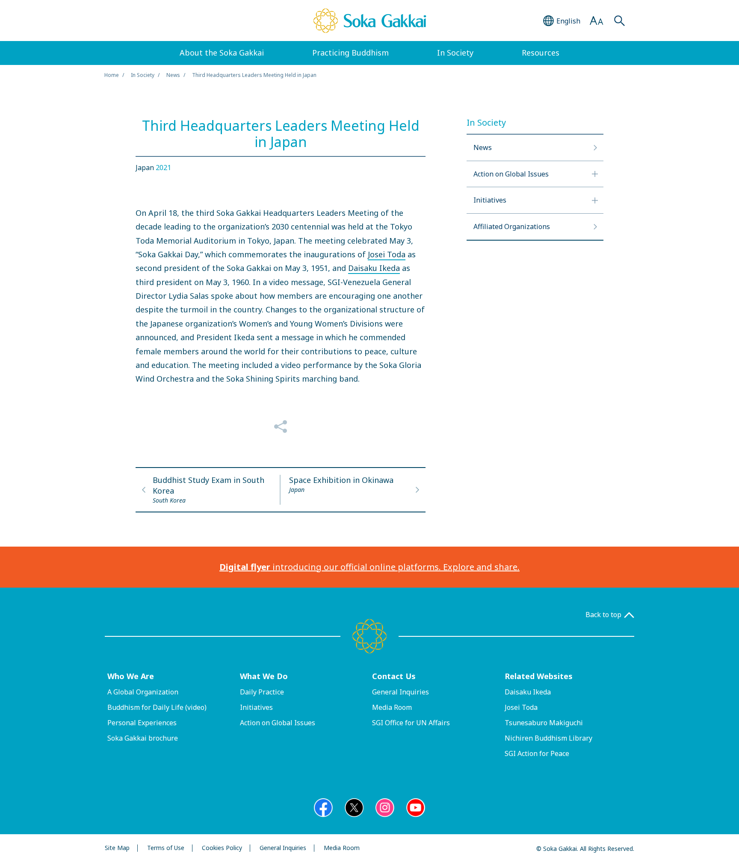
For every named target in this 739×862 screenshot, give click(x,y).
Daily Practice (262, 692)
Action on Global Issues (277, 722)
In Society (142, 75)
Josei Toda (386, 254)
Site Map (117, 848)
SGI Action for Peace (537, 753)
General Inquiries (400, 692)
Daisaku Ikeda (374, 268)
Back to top (603, 615)
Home (111, 75)
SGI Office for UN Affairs (411, 722)
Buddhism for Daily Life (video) (157, 707)
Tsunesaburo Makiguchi (544, 722)
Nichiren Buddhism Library (548, 738)
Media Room (392, 707)
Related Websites (539, 676)
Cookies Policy (222, 848)
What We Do (264, 676)
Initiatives (256, 707)
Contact (394, 676)
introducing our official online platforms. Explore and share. (369, 567)
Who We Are (130, 676)
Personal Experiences (142, 722)
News (173, 75)
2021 (163, 167)
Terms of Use (165, 848)
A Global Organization (142, 692)
